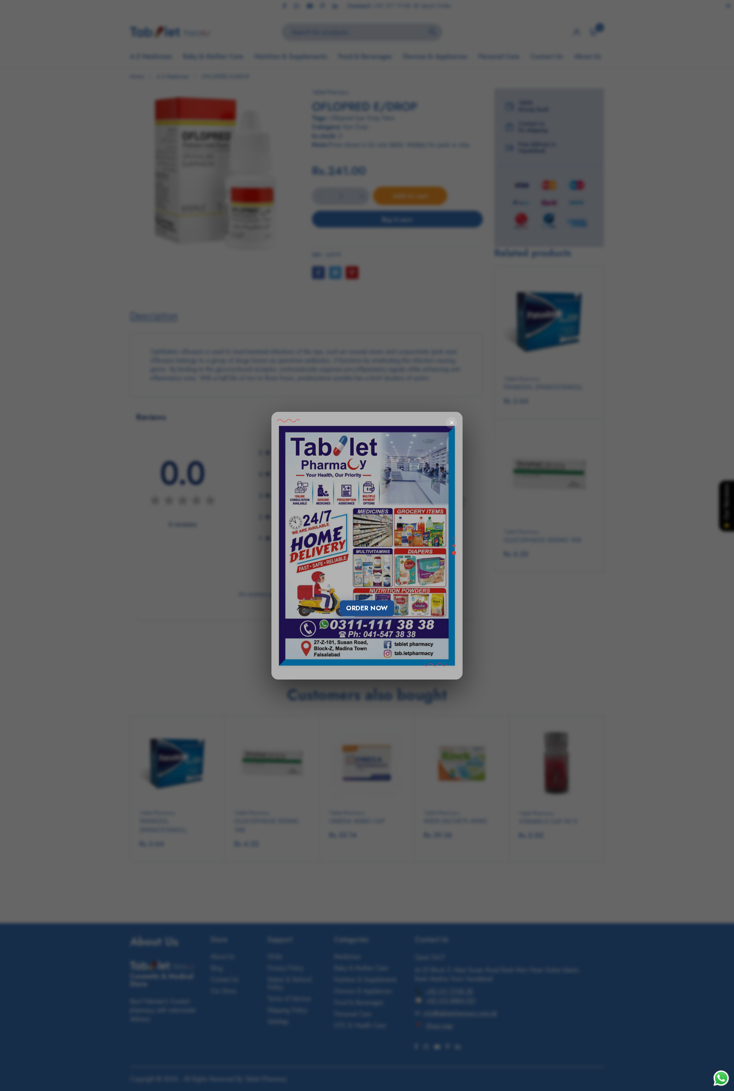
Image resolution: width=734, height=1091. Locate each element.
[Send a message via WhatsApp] (721, 1078)
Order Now (367, 608)
